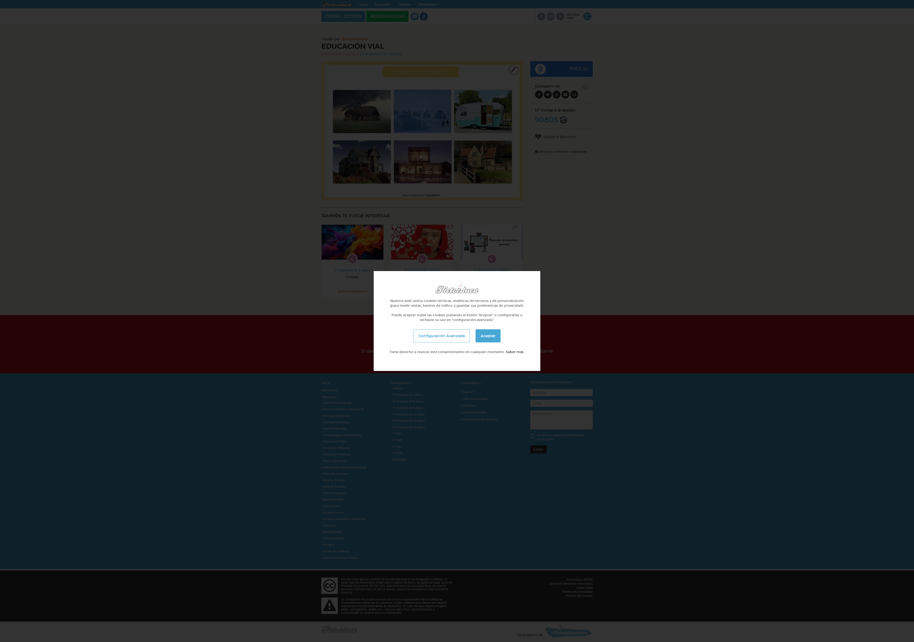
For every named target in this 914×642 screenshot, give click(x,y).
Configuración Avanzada (442, 335)
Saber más (515, 352)
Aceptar (488, 335)
